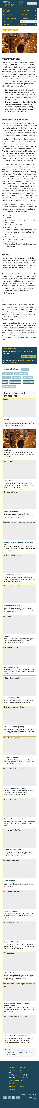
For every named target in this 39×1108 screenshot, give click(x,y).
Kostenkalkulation (9, 386)
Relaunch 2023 (24, 1075)
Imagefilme (24, 18)
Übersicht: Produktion (7, 11)
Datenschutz (13, 1089)
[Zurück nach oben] (35, 1104)
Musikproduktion (21, 373)
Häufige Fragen (24, 1074)
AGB (10, 1072)
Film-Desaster (8, 21)
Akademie (12, 1086)
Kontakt (11, 1074)
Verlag (22, 1080)
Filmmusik (6, 378)
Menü (21, 3)
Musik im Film (28, 382)
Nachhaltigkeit (13, 1075)
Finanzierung (7, 15)
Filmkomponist (15, 382)
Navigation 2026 (24, 1077)
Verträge (6, 24)
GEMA (5, 382)
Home (22, 1086)
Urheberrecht (7, 373)
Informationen (13, 1071)
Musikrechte (28, 378)
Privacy (11, 1067)
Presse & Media (14, 1080)
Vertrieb (23, 24)
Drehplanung (25, 10)
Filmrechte (16, 378)
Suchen (22, 1072)
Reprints (11, 1083)
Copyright (25, 369)
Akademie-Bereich (25, 360)
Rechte (23, 21)
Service (22, 1071)
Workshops (13, 362)
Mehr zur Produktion (28, 356)
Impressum (12, 1077)
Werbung (11, 1082)
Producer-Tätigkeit (9, 18)
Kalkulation (24, 15)
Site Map (23, 1067)
